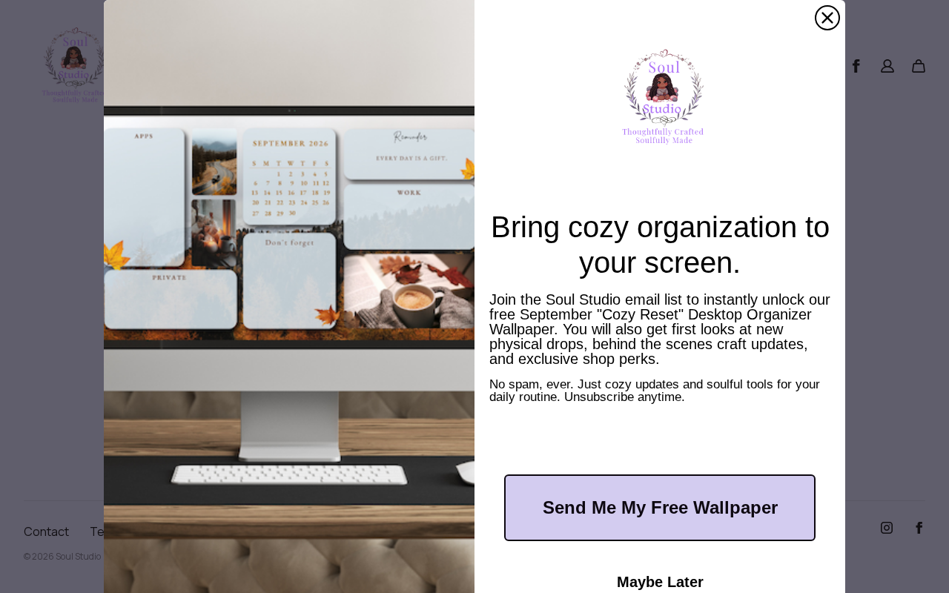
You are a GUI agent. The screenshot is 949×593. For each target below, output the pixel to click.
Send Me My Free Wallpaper (660, 507)
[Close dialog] (827, 18)
